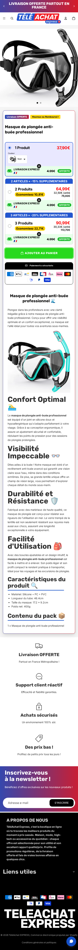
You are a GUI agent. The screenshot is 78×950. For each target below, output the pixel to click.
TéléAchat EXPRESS (19, 935)
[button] (39, 159)
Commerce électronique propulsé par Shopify (54, 935)
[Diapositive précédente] (4, 6)
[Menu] (4, 18)
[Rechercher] (12, 18)
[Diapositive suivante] (74, 6)
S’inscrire (62, 802)
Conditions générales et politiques (39, 942)
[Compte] (66, 18)
